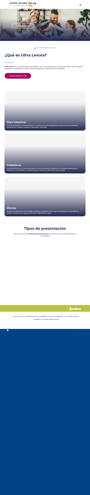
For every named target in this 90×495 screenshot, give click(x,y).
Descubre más (22, 26)
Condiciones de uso (51, 316)
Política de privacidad (37, 316)
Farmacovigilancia (45, 319)
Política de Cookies (64, 316)
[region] (45, 268)
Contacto (55, 319)
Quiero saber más (18, 76)
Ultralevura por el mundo (21, 316)
